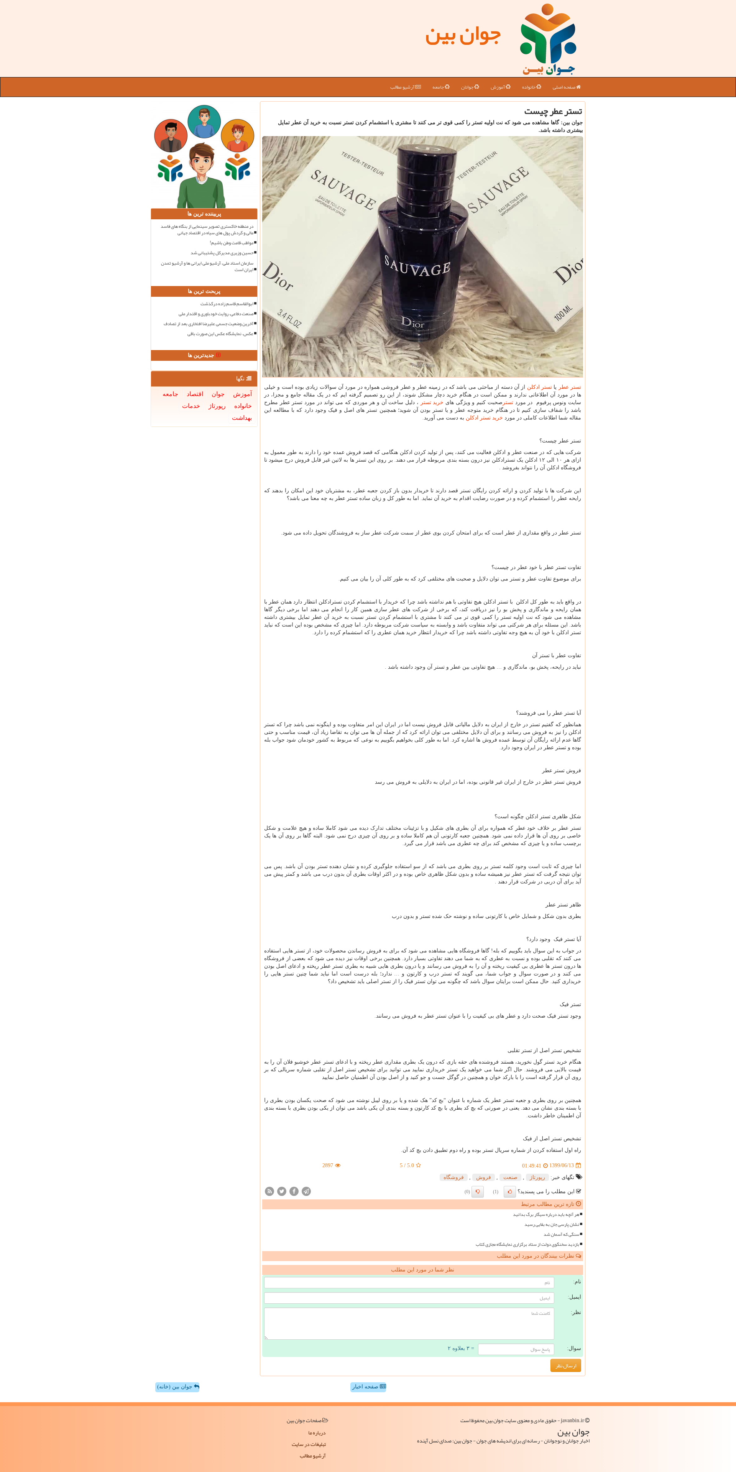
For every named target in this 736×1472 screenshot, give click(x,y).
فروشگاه (454, 1177)
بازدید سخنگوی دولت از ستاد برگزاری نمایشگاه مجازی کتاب (527, 1244)
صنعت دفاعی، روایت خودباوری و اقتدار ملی (216, 313)
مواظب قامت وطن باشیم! (231, 242)
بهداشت (242, 417)
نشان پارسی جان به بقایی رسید (551, 1224)
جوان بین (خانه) (175, 1387)
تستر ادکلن (539, 387)
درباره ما (317, 1432)
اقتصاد (195, 394)
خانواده (529, 87)
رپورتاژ (537, 1177)
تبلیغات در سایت (309, 1444)
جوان (218, 394)
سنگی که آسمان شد (561, 1234)
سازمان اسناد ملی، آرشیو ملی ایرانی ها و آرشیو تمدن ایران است (207, 266)
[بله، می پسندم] (510, 1191)
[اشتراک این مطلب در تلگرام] (306, 1191)
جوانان (467, 87)
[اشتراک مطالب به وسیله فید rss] (269, 1191)
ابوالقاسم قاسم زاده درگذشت (226, 303)
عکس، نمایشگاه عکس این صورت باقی (220, 333)
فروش (483, 1177)
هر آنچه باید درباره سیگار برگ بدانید (546, 1214)
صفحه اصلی (564, 87)
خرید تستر (432, 402)
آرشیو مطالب (402, 87)
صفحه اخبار (366, 1387)
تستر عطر (570, 387)
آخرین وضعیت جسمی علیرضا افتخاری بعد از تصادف (208, 323)
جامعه (438, 87)
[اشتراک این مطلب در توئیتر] (281, 1191)
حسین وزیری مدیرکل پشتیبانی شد (222, 252)
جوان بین (463, 32)
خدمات (191, 406)
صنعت (510, 1177)
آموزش (498, 87)
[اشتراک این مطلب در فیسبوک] (294, 1191)
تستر (508, 402)
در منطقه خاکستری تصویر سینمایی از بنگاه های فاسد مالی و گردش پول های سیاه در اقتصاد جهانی (207, 229)
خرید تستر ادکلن (484, 418)
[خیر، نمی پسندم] (478, 1191)
